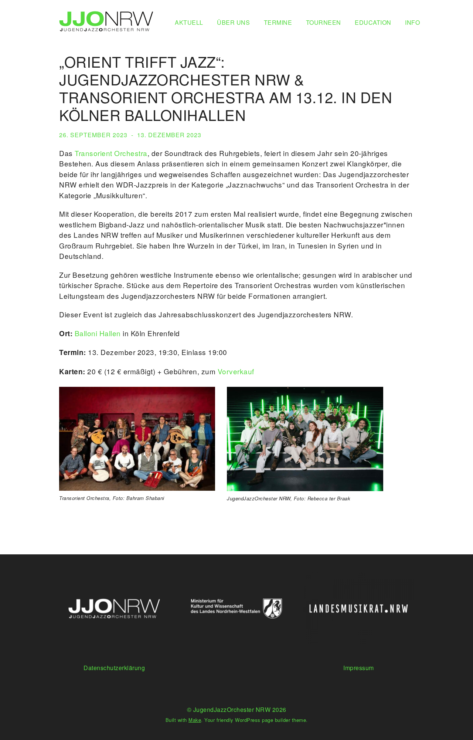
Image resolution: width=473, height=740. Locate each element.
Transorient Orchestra (111, 153)
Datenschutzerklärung (114, 667)
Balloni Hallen (98, 333)
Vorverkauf (236, 371)
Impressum (358, 667)
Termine (278, 22)
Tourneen (323, 22)
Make (194, 719)
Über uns (233, 22)
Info (412, 22)
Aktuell (189, 22)
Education (373, 22)
